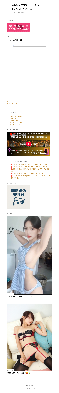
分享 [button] (8, 101)
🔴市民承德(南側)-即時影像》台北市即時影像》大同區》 (29, 167)
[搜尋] (51, 4)
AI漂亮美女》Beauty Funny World (25, 6)
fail (11, 103)
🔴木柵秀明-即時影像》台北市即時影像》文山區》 (27, 174)
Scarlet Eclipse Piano (16, 122)
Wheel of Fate (14, 120)
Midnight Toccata (15, 116)
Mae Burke (31, 388)
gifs (16, 103)
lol (18, 103)
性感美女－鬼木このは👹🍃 (18, 373)
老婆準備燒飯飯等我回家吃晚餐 (20, 296)
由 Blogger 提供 (30, 385)
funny (13, 103)
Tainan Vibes (14, 118)
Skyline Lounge (15, 124)
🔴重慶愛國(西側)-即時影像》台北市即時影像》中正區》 (29, 165)
